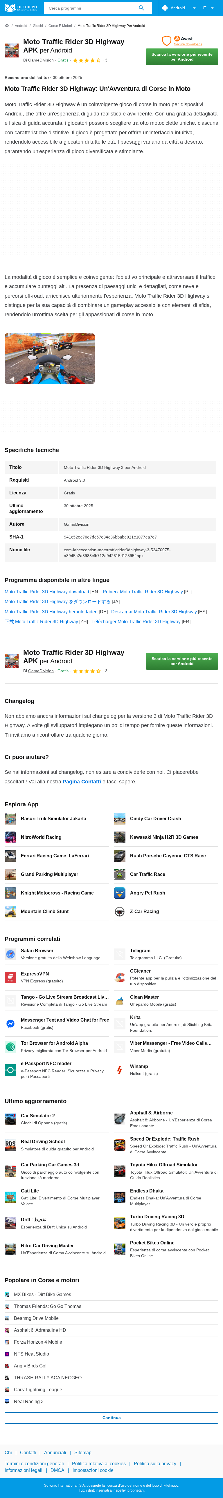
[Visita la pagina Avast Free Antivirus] (182, 41)
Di (38, 60)
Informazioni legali (23, 1470)
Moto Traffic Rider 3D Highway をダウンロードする (58, 601)
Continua (111, 1417)
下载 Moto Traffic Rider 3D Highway (41, 621)
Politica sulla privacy (155, 1463)
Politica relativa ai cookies (99, 1463)
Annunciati (55, 1452)
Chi (8, 1452)
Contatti (28, 1452)
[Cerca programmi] (141, 8)
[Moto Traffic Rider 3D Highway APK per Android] (12, 50)
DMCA (57, 1470)
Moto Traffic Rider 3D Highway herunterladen (51, 611)
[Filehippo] (21, 8)
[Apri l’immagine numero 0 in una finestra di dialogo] (50, 358)
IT (204, 8)
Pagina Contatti (82, 782)
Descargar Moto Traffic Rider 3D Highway (154, 611)
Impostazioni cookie (93, 1470)
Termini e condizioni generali (34, 1463)
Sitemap (82, 1452)
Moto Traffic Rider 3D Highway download (47, 591)
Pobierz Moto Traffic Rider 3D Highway (143, 591)
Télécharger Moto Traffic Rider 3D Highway (136, 621)
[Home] (7, 25)
